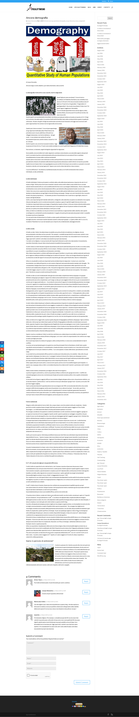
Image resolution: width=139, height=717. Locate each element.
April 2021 (100, 232)
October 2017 (101, 351)
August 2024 (100, 118)
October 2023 (101, 147)
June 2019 (100, 294)
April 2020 (100, 266)
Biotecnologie (101, 423)
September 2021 (102, 218)
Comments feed (101, 553)
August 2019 (100, 289)
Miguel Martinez (102, 474)
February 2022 (101, 203)
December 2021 (101, 209)
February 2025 (101, 101)
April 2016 (100, 388)
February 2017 (101, 365)
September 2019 (102, 286)
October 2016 (101, 374)
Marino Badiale (101, 471)
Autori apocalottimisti (53, 21)
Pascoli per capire (102, 480)
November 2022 (101, 178)
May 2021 (100, 229)
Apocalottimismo (80, 7)
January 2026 (101, 70)
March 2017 (100, 362)
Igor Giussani (100, 463)
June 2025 (100, 90)
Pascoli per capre (102, 483)
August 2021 (100, 220)
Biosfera (99, 420)
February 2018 (101, 340)
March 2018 (100, 337)
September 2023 (102, 149)
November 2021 (101, 212)
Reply (86, 581)
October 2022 (101, 181)
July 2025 (100, 87)
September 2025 (102, 81)
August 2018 (100, 323)
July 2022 (100, 189)
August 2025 (100, 84)
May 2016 (100, 385)
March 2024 (100, 132)
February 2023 (101, 169)
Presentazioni (101, 491)
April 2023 (100, 164)
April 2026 (100, 61)
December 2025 (101, 73)
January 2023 (101, 172)
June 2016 (100, 382)
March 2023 (100, 167)
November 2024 (101, 110)
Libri (94, 7)
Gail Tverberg (101, 457)
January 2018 (101, 342)
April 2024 (100, 130)
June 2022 (100, 192)
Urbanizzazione (101, 511)
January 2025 (101, 104)
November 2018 (101, 314)
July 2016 (100, 379)
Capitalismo (100, 426)
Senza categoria (79, 21)
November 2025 (101, 76)
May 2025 (100, 93)
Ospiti (99, 477)
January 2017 (101, 368)
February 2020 (101, 271)
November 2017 (101, 348)
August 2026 (100, 50)
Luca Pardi (100, 468)
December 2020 (101, 243)
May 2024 (100, 127)
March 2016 (100, 391)
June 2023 (100, 158)
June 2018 (100, 328)
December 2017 (101, 345)
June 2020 (100, 260)
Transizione (100, 508)
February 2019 (101, 306)
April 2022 (100, 198)
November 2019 (101, 280)
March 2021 (100, 235)
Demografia (62, 21)
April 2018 (100, 334)
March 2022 (100, 201)
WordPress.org (101, 556)
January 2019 (101, 308)
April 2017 (100, 359)
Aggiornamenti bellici (103, 43)
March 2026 (100, 64)
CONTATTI (107, 7)
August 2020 (100, 254)
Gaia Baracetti (101, 528)
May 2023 (100, 161)
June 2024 (100, 124)
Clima (98, 429)
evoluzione (100, 449)
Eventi (100, 7)
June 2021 (100, 226)
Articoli (46, 21)
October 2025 (101, 79)
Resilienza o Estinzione (103, 497)
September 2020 (102, 252)
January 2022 (101, 206)
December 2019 (101, 277)
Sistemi (99, 503)
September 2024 (102, 115)
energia (99, 443)
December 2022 (101, 175)
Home (70, 7)
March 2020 (100, 269)
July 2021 (100, 223)
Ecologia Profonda (102, 25)
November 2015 (101, 399)
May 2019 (100, 297)
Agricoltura (100, 406)
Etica (98, 446)
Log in (99, 547)
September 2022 (102, 184)
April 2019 (100, 300)
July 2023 (100, 155)
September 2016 (102, 376)
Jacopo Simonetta (32, 21)
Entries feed (100, 550)
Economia (100, 440)
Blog (89, 7)
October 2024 (101, 113)
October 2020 (101, 249)
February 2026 (101, 67)
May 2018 (100, 331)
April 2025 (100, 96)
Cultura (99, 432)
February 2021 (101, 237)
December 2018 (101, 311)
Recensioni (100, 494)
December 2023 (101, 141)
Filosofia (99, 454)
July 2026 (100, 53)
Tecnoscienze (101, 505)
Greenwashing (101, 460)
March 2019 (100, 303)
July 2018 (100, 325)
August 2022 (100, 186)
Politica (99, 488)
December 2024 (101, 107)
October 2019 (101, 283)
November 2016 (101, 371)
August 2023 (100, 152)
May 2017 (100, 357)
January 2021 (101, 240)
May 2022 (100, 195)
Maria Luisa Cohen (39, 601)
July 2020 (100, 257)
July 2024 (100, 121)
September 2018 (102, 320)
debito (99, 434)
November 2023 (101, 144)
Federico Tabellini (102, 451)
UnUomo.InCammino (103, 538)
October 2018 (101, 317)
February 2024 (101, 135)
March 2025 (100, 98)
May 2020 (100, 263)
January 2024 (101, 138)
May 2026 (100, 59)
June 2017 (100, 354)
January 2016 (101, 396)
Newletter (104, 1)
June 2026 (100, 56)
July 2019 (100, 291)
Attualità (99, 415)
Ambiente (100, 409)
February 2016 (101, 393)
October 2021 (101, 215)
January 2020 (101, 274)
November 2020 (101, 246)
